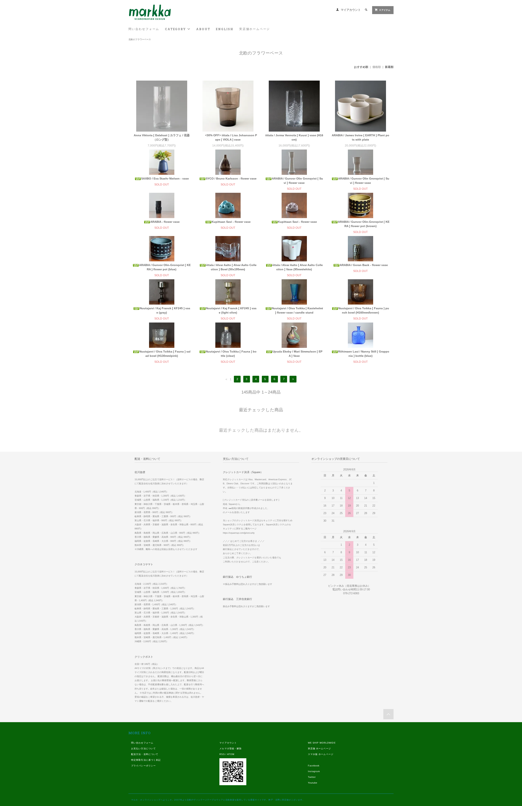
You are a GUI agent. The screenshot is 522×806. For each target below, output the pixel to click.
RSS (222, 754)
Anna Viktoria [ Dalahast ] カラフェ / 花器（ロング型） (162, 137)
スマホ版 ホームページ (320, 754)
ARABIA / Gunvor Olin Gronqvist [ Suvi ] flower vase (297, 180)
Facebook (314, 765)
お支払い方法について (143, 748)
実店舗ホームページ (254, 29)
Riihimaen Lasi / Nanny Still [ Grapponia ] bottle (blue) (363, 353)
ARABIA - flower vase (165, 221)
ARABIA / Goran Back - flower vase (364, 265)
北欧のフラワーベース (139, 39)
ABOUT (203, 29)
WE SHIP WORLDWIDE (322, 743)
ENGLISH (224, 29)
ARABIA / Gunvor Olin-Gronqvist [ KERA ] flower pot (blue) (165, 267)
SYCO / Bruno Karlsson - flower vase (231, 178)
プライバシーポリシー (143, 765)
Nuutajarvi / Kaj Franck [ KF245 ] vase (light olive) (231, 310)
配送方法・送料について (144, 754)
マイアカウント (351, 9)
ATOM (230, 754)
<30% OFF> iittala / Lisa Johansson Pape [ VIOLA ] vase (231, 137)
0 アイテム (384, 10)
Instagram (314, 771)
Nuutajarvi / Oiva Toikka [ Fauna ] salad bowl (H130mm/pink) (164, 353)
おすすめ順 (361, 67)
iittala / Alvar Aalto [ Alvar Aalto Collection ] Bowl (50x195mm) (231, 267)
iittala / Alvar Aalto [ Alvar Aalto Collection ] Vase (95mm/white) (297, 267)
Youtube (312, 783)
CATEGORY (176, 29)
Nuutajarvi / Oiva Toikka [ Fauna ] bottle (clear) (231, 353)
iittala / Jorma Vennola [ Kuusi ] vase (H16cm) (294, 137)
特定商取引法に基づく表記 (146, 760)
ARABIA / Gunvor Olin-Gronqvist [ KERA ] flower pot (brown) (363, 224)
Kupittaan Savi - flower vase (231, 221)
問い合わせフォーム (143, 29)
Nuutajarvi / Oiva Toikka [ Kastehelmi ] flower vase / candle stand (297, 310)
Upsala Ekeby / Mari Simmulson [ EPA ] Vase (297, 353)
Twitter (312, 777)
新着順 (389, 67)
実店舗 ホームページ (319, 748)
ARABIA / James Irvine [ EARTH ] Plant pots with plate (360, 137)
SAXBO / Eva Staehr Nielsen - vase (165, 178)
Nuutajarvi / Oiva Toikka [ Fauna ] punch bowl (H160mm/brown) (363, 310)
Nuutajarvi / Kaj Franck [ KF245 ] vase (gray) (165, 310)
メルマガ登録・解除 (230, 748)
